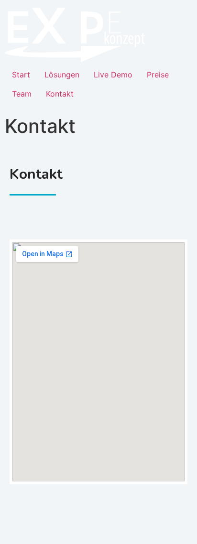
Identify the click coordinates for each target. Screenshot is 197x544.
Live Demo (113, 74)
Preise (158, 74)
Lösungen (61, 74)
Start (21, 74)
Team (22, 93)
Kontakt (60, 93)
